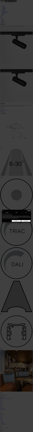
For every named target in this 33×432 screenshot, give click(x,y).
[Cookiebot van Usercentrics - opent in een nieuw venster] (28, 210)
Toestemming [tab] (6, 212)
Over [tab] (26, 212)
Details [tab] (16, 212)
